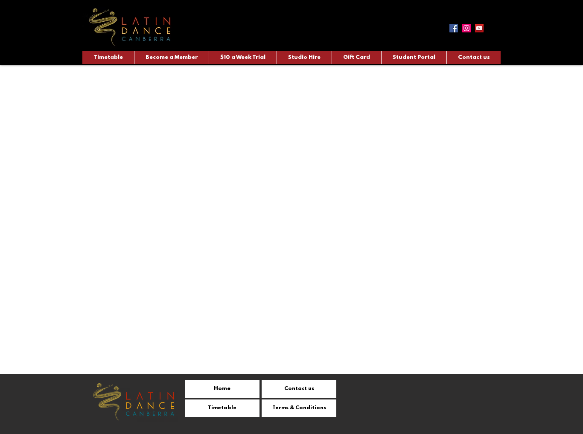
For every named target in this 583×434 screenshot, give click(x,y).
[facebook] (453, 28)
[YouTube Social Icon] (479, 28)
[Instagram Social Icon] (466, 28)
